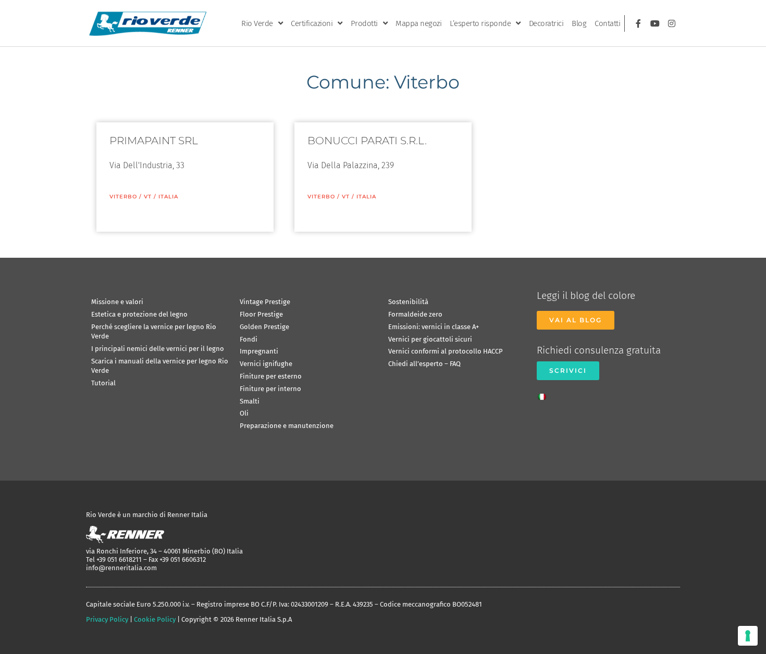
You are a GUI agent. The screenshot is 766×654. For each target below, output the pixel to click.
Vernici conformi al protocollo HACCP (445, 351)
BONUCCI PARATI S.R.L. (367, 140)
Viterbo (123, 196)
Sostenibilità (408, 302)
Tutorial (103, 383)
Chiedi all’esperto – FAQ (424, 364)
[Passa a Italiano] (544, 393)
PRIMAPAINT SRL (153, 140)
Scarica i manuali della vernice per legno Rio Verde (159, 365)
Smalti (250, 401)
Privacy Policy (107, 619)
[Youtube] (655, 23)
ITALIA (168, 196)
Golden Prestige (264, 327)
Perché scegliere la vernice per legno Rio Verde (153, 331)
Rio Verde (257, 23)
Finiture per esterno (271, 376)
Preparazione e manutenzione (286, 426)
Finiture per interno (270, 389)
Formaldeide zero (415, 314)
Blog (579, 23)
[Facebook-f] (638, 23)
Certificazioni (311, 23)
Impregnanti (259, 351)
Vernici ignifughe (266, 364)
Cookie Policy (155, 619)
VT (148, 196)
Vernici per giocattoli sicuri (430, 339)
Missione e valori (117, 302)
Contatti (607, 23)
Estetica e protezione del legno (139, 314)
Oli (244, 413)
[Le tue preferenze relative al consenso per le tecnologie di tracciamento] (748, 636)
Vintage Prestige (265, 302)
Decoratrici (546, 23)
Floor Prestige (261, 314)
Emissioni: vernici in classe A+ (433, 327)
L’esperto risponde (480, 23)
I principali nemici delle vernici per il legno (157, 349)
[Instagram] (671, 23)
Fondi (248, 339)
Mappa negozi (418, 23)
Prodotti (364, 23)
